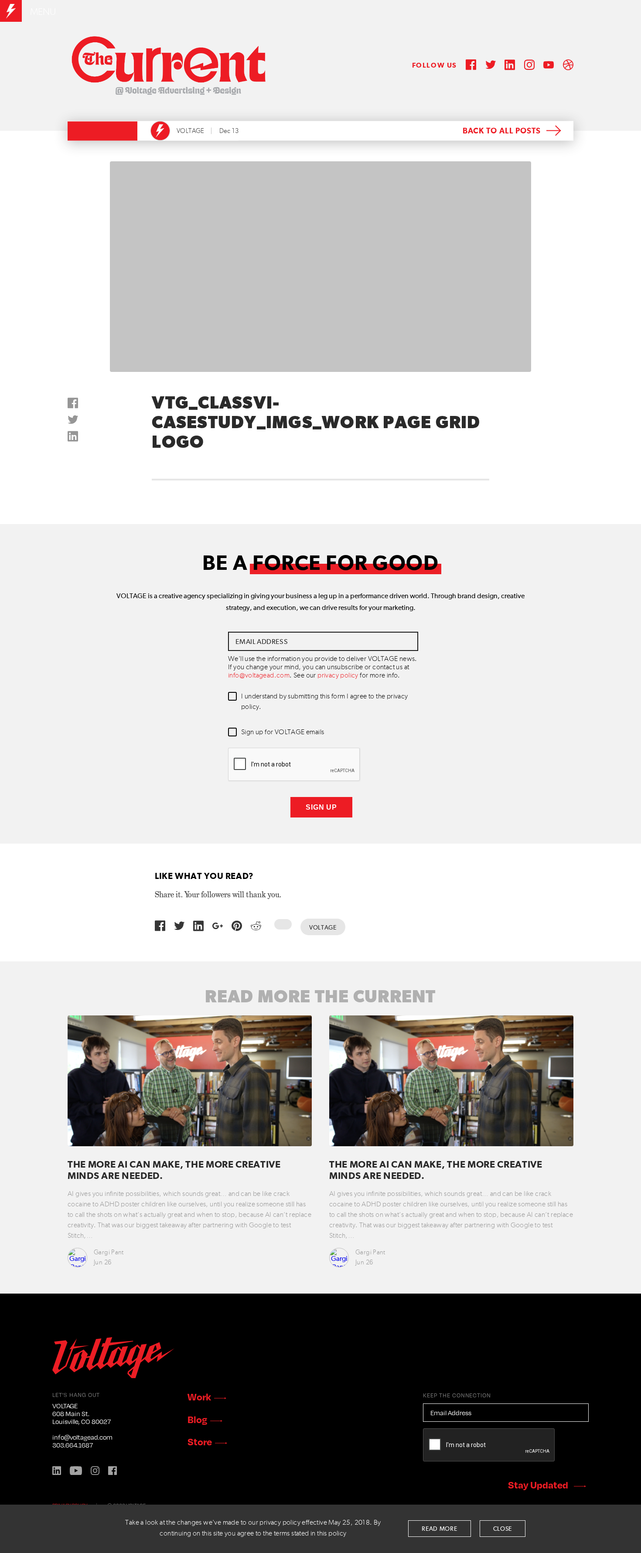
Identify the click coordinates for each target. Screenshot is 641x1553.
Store (200, 1441)
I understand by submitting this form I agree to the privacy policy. (324, 702)
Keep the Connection (457, 1395)
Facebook (112, 1470)
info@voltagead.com (259, 675)
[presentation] (294, 765)
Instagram (95, 1470)
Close (502, 1529)
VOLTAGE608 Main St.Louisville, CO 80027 (81, 1413)
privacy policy (337, 675)
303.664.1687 (72, 1445)
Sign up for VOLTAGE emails (282, 732)
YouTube (76, 1470)
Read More (439, 1529)
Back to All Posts (502, 131)
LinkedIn (56, 1470)
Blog (197, 1419)
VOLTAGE (191, 131)
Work (199, 1396)
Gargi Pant (109, 1252)
